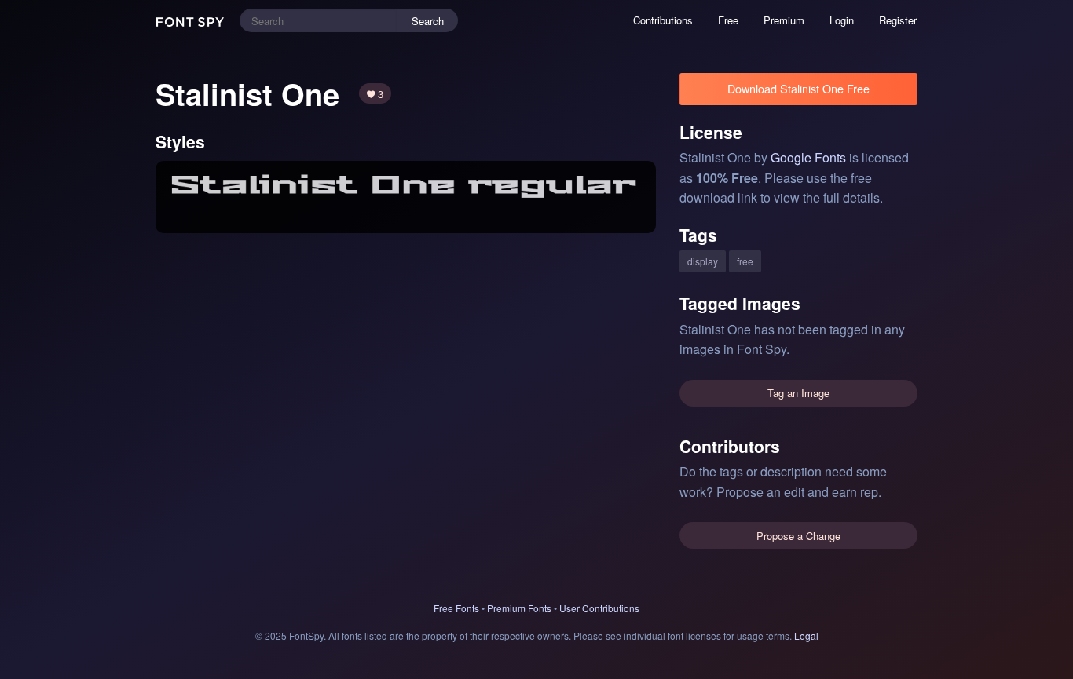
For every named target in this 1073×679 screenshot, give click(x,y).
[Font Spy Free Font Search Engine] (191, 20)
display (702, 261)
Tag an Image (798, 392)
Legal (806, 635)
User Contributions (599, 608)
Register (898, 20)
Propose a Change (798, 535)
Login (841, 20)
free (745, 261)
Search (428, 20)
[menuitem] (663, 20)
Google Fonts (808, 157)
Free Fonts (456, 608)
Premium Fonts (519, 608)
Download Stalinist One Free (798, 88)
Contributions (663, 20)
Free (728, 20)
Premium (784, 20)
